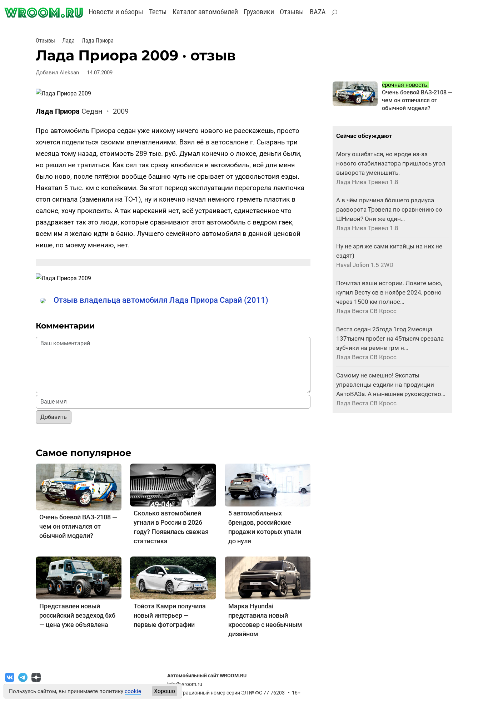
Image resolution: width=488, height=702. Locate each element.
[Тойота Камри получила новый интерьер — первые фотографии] (173, 577)
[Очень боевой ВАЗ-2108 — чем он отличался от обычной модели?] (78, 486)
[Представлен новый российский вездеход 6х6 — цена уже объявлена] (78, 577)
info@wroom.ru (184, 684)
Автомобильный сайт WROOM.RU (207, 675)
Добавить (53, 417)
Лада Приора (98, 40)
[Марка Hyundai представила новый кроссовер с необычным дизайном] (267, 577)
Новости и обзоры (116, 12)
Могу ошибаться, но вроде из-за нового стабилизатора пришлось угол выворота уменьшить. (390, 163)
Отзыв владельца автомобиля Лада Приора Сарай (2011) (161, 300)
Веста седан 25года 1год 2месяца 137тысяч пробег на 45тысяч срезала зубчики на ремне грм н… (390, 338)
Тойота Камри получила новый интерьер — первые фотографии (170, 615)
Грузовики (259, 12)
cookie (133, 691)
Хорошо (164, 691)
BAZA (318, 12)
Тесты (158, 12)
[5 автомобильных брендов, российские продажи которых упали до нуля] (267, 484)
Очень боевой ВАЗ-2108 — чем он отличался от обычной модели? (78, 526)
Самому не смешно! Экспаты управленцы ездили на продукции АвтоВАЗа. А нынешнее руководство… (390, 384)
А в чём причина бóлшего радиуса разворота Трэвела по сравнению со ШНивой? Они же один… (389, 209)
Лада (68, 40)
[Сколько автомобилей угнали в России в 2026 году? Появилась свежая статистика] (173, 484)
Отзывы (292, 12)
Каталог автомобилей (205, 12)
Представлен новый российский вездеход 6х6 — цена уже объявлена (77, 615)
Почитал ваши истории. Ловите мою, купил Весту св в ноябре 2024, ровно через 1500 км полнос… (389, 292)
